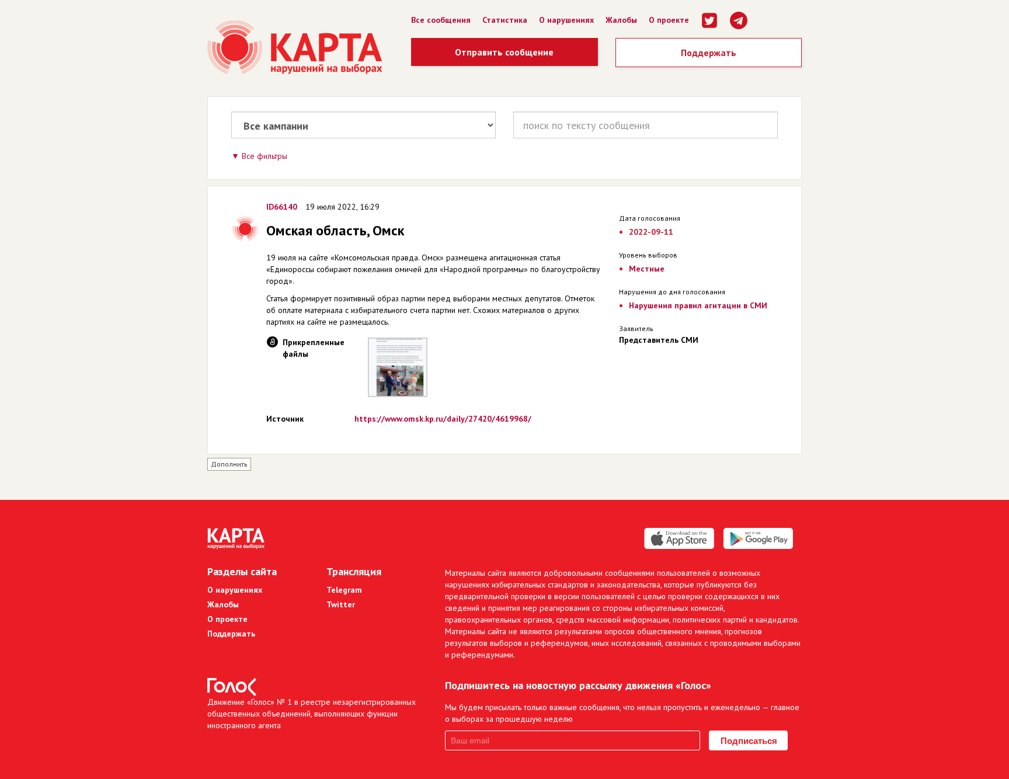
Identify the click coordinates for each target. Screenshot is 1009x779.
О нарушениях (566, 20)
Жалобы (621, 20)
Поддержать (708, 52)
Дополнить (229, 464)
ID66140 (281, 206)
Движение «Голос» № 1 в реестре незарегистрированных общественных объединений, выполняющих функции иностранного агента (311, 714)
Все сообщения (441, 20)
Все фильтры (264, 156)
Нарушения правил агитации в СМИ (698, 305)
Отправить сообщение (504, 52)
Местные (646, 268)
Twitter (340, 604)
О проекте (669, 20)
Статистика (504, 20)
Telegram (344, 590)
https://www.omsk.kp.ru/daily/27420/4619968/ (442, 418)
